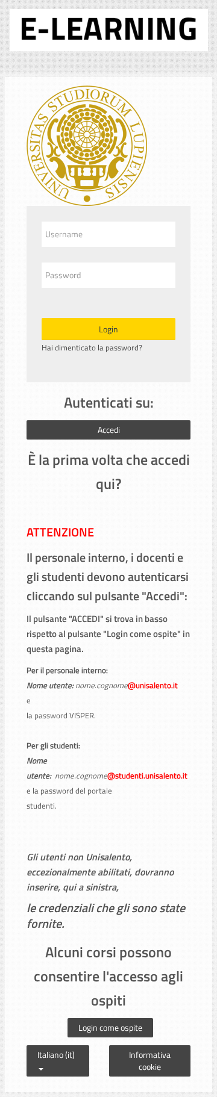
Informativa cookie (150, 1060)
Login (108, 329)
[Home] (109, 28)
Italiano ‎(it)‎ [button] (56, 1051)
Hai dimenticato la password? (92, 347)
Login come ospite (110, 1027)
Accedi (109, 429)
